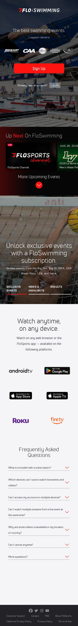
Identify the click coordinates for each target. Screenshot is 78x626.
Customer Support (15, 615)
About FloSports (63, 615)
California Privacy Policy (18, 621)
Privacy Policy (44, 621)
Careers (35, 615)
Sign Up (39, 68)
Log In (54, 85)
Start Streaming (31, 160)
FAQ (47, 615)
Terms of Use (65, 621)
